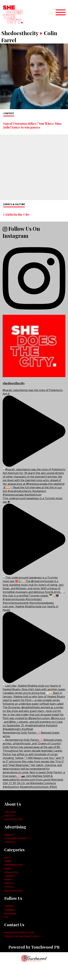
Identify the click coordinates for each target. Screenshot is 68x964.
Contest (8, 113)
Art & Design (11, 872)
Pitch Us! (9, 815)
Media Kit (9, 834)
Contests (9, 842)
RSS (6, 917)
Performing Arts (13, 864)
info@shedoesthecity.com (19, 932)
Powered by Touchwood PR (34, 947)
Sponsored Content (15, 838)
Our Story (10, 811)
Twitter (8, 906)
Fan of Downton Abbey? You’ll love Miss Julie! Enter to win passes (32, 125)
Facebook (9, 909)
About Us (9, 883)
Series (7, 861)
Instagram (10, 913)
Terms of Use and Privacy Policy (22, 936)
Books (7, 868)
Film (6, 857)
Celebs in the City (16, 214)
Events (8, 879)
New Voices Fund (13, 819)
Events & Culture (14, 204)
